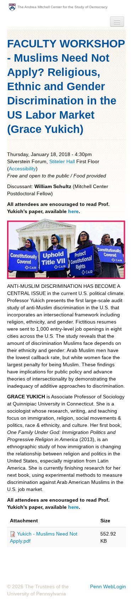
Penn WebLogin (108, 586)
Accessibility (22, 168)
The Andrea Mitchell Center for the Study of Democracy (62, 7)
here (73, 211)
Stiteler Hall (62, 161)
